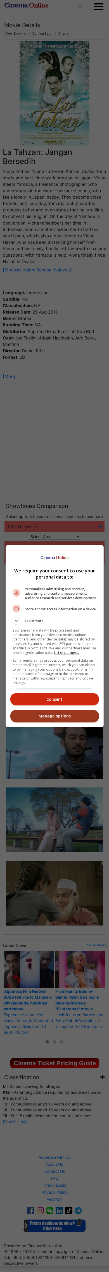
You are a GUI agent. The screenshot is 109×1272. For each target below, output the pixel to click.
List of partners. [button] (66, 652)
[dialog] (55, 636)
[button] (55, 621)
